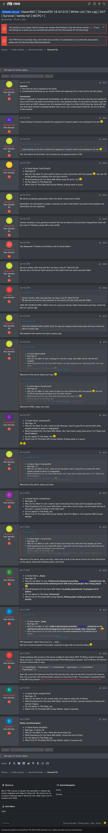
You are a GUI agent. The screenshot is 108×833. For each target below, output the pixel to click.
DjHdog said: (27, 532)
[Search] (104, 3)
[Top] (102, 823)
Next (48, 76)
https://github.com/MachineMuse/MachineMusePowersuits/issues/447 (71, 679)
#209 (104, 288)
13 (34, 76)
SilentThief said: (28, 293)
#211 (105, 342)
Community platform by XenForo (26, 830)
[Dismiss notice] (103, 27)
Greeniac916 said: (29, 457)
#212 (105, 415)
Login (3, 811)
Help (92, 823)
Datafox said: (27, 321)
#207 (105, 243)
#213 (105, 452)
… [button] (15, 76)
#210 (105, 316)
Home (58, 790)
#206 (104, 219)
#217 (105, 610)
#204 (104, 163)
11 (26, 76)
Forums (59, 794)
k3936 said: (26, 347)
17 (42, 76)
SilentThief (8, 19)
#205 (104, 195)
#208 (104, 264)
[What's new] (99, 3)
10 (22, 76)
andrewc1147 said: (29, 144)
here (91, 27)
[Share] (100, 82)
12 (30, 76)
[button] (4, 3)
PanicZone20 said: (29, 379)
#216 (105, 570)
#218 (105, 653)
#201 (105, 83)
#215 (105, 527)
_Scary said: (27, 615)
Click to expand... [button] (63, 369)
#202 (104, 118)
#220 (104, 719)
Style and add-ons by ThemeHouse (67, 830)
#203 (104, 139)
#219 (105, 688)
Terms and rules (69, 823)
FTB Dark (5, 823)
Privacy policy (83, 823)
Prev (6, 76)
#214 (105, 493)
